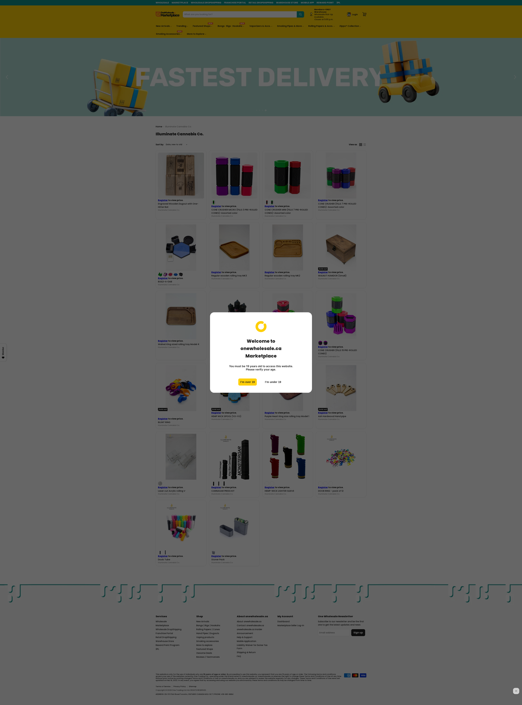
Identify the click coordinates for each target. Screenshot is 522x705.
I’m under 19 (273, 381)
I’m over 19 (247, 381)
